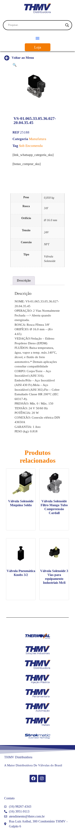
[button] (37, 38)
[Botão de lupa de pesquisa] (67, 25)
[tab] (24, 280)
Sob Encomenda (31, 146)
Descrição (24, 280)
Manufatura (37, 139)
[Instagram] (42, 778)
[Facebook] (33, 778)
